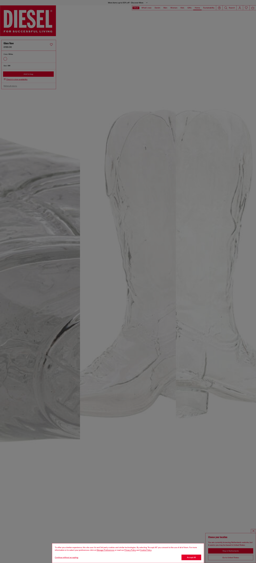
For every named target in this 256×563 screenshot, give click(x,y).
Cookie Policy (145, 550)
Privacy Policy (130, 550)
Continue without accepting (66, 557)
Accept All (191, 557)
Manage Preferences (105, 550)
